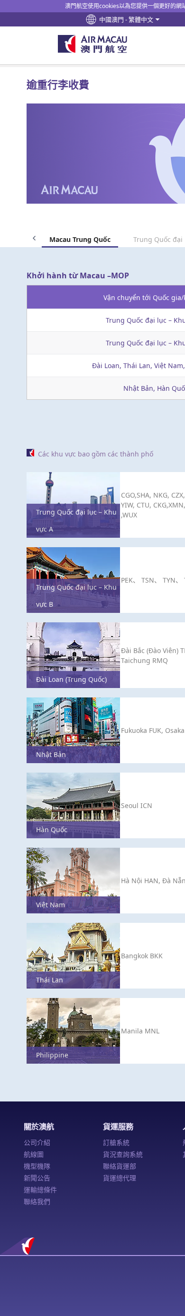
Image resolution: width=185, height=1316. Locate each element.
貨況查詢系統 (123, 1154)
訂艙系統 (116, 1142)
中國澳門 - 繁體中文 (126, 19)
